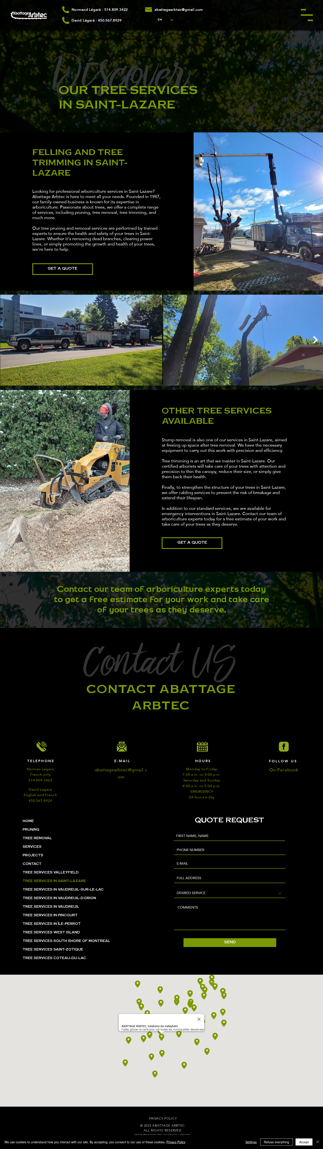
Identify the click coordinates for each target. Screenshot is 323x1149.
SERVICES (32, 847)
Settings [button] (251, 1142)
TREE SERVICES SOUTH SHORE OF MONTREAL (66, 941)
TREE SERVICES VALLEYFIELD (51, 872)
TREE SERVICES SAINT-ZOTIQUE (53, 949)
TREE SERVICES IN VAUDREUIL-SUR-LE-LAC (63, 889)
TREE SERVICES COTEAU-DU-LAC (54, 958)
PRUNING (31, 830)
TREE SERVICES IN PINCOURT (50, 915)
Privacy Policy (175, 1142)
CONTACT (32, 864)
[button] (307, 15)
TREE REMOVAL (37, 838)
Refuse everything (276, 1142)
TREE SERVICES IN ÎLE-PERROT (52, 924)
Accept (304, 1142)
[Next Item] (315, 340)
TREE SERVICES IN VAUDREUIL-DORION (59, 898)
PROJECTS (33, 855)
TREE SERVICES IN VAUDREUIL (51, 907)
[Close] (317, 1141)
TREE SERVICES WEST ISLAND (51, 932)
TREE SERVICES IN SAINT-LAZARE (54, 881)
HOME (28, 821)
